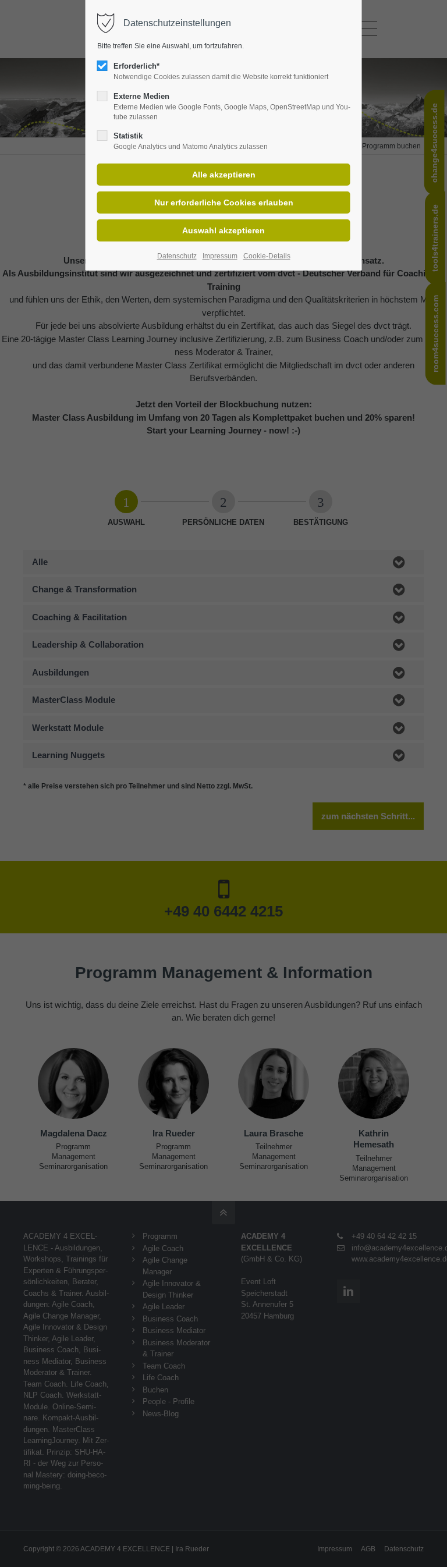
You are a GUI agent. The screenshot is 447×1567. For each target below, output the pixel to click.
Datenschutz (177, 256)
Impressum (220, 256)
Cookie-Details (266, 256)
